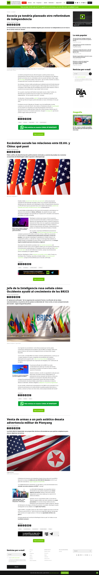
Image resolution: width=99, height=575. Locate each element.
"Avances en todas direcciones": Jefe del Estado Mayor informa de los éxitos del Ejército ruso (82, 51)
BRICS (20, 398)
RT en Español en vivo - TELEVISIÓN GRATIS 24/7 (82, 24)
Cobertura (46, 556)
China (20, 267)
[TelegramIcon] (82, 3)
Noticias (30, 2)
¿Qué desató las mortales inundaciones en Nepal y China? (82, 45)
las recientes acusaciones (46, 245)
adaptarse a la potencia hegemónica (48, 382)
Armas (20, 529)
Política (40, 267)
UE (37, 122)
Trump (50, 529)
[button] (82, 16)
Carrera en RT (46, 558)
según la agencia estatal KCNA (37, 481)
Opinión (45, 2)
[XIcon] (80, 3)
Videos (31, 555)
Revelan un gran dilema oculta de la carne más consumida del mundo (82, 56)
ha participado (55, 106)
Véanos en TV (70, 2)
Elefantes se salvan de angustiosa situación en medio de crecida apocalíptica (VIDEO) (80, 62)
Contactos (46, 553)
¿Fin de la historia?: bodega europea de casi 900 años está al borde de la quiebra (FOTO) (82, 39)
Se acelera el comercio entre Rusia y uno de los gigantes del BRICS (20, 376)
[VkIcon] (76, 3)
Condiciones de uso (48, 560)
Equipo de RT (59, 2)
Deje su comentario (38, 134)
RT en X (16, 567)
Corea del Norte (27, 529)
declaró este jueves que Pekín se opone (47, 232)
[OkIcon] (86, 3)
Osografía (77, 112)
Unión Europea (43, 122)
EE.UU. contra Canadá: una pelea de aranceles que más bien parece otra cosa (82, 128)
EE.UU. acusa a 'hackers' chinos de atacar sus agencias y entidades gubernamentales (20, 229)
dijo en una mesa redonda (40, 359)
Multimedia (51, 2)
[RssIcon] (91, 555)
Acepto (80, 76)
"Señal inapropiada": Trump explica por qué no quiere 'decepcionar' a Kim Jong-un (18, 500)
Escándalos (26, 267)
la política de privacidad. (81, 77)
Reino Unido (31, 122)
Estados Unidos (33, 267)
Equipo (45, 555)
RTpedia (31, 558)
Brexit (20, 122)
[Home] (9, 3)
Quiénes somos (47, 551)
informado (22, 79)
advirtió (36, 98)
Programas (39, 2)
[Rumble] (78, 3)
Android (60, 551)
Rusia (30, 398)
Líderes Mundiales (33, 560)
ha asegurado (49, 111)
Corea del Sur (35, 529)
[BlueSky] (84, 3)
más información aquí (54, 573)
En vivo (24, 2)
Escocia (25, 122)
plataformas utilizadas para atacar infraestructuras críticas (38, 206)
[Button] (64, 2)
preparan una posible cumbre (40, 254)
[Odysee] (81, 555)
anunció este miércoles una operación (35, 201)
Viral (34, 2)
